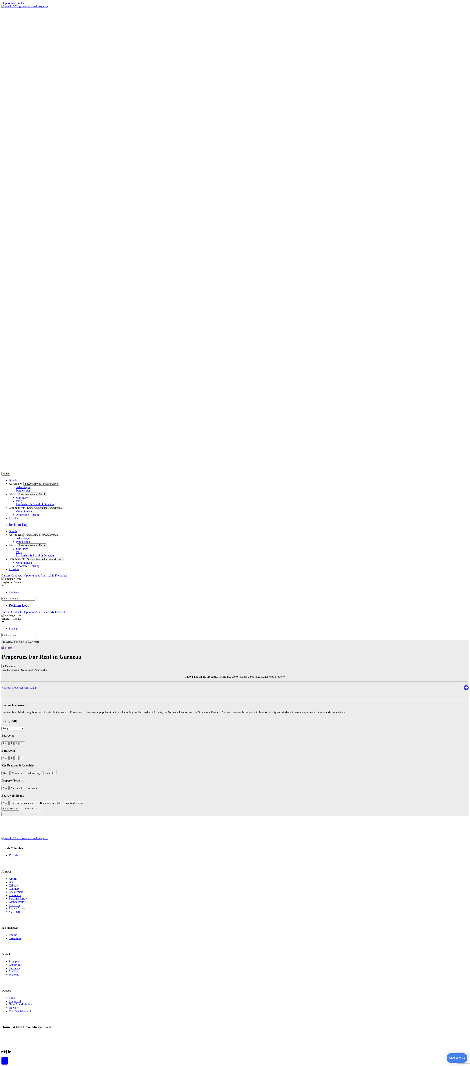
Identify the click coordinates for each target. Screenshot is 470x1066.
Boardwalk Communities (24, 803)
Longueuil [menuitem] (15, 1001)
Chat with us (457, 1057)
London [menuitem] (13, 971)
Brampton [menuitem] (14, 961)
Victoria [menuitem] (13, 855)
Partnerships (23, 490)
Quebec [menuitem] (13, 1007)
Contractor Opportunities (26, 575)
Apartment (16, 788)
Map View (10, 666)
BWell (44, 1052)
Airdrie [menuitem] (13, 878)
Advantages (23, 487)
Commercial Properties (24, 1052)
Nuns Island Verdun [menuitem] (20, 1004)
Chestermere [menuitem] (16, 891)
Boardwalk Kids (61, 1052)
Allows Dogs (34, 773)
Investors (14, 518)
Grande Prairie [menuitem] (17, 901)
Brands (13, 480)
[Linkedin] (9, 1052)
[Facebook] (7, 1052)
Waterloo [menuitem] (14, 974)
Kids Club (50, 773)
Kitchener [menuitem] (14, 968)
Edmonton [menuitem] (15, 895)
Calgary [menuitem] (13, 885)
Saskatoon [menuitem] (15, 938)
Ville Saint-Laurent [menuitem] (20, 1011)
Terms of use (58, 1034)
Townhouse (31, 788)
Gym (5, 773)
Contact (45, 575)
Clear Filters (31, 808)
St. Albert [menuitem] (14, 911)
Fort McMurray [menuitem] (18, 898)
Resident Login (19, 525)
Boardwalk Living (74, 803)
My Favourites (58, 575)
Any (5, 743)
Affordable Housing (27, 514)
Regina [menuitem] (13, 934)
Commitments (24, 511)
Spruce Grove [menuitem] (17, 908)
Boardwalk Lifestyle (50, 803)
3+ (22, 743)
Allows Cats (18, 773)
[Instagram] (3, 1052)
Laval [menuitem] (12, 997)
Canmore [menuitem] (14, 888)
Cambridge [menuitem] (15, 964)
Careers (6, 575)
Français (14, 592)
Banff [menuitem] (12, 882)
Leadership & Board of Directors (35, 504)
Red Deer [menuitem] (14, 905)
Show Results (10, 808)
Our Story (22, 497)
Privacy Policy (40, 1034)
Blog (19, 501)
